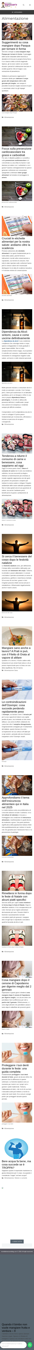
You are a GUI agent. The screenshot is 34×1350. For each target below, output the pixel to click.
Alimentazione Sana (11, 670)
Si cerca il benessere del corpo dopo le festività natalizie (17, 559)
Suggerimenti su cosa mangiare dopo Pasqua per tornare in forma (16, 45)
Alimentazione (9, 117)
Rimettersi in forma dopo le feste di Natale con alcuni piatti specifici (17, 896)
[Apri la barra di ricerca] (23, 5)
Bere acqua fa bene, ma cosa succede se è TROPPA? (16, 1164)
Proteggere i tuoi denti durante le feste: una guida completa (15, 1068)
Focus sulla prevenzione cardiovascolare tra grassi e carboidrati (16, 152)
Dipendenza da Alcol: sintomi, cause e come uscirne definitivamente (16, 335)
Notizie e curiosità (21, 1178)
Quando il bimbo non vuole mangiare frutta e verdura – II (16, 1327)
